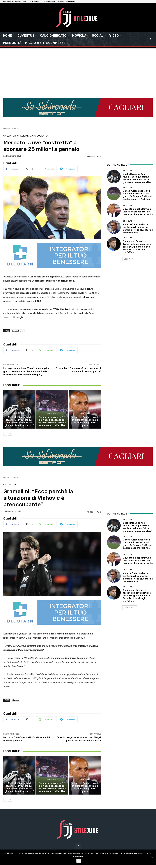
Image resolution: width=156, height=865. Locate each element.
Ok (79, 861)
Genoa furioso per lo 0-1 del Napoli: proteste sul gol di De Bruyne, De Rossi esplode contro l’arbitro (52, 421)
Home (6, 128)
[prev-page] (5, 434)
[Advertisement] (78, 71)
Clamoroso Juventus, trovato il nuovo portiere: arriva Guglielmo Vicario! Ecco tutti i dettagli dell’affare (137, 247)
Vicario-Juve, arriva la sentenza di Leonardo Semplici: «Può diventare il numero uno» (138, 228)
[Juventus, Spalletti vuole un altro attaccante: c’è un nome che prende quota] (85, 409)
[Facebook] (78, 846)
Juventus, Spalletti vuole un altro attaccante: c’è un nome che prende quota (85, 421)
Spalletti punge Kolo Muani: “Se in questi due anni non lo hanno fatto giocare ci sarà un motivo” (19, 421)
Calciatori (15, 128)
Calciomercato (26, 136)
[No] (152, 857)
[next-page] (10, 434)
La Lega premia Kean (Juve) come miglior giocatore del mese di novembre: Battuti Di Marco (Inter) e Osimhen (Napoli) (26, 371)
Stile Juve (19, 414)
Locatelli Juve (17, 331)
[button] (149, 39)
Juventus (43, 136)
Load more (129, 259)
